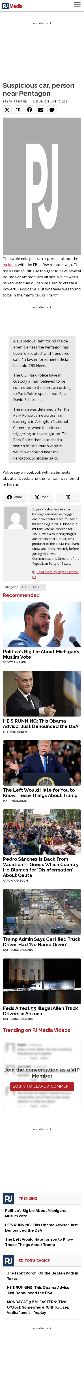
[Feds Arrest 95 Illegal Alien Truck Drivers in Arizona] (42, 981)
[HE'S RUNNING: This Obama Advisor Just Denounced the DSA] (42, 693)
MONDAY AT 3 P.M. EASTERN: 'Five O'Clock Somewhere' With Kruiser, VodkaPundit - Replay (38, 1307)
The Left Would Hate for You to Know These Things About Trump (40, 792)
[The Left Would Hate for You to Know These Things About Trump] (42, 762)
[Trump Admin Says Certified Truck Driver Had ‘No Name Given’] (42, 911)
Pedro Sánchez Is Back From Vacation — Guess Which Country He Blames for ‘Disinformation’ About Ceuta (40, 867)
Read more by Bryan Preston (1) (55, 574)
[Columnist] (17, 518)
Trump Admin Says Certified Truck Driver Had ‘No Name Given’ (41, 941)
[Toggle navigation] (77, 5)
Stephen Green (15, 731)
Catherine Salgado (18, 950)
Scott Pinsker (14, 662)
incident (10, 264)
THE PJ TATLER (33, 587)
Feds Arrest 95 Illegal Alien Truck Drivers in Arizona (40, 1010)
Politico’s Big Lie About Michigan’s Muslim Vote (41, 654)
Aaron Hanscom (15, 880)
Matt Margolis (15, 800)
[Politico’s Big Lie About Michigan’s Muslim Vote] (42, 624)
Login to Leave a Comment (42, 1086)
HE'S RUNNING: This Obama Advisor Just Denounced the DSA (40, 723)
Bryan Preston (15, 101)
